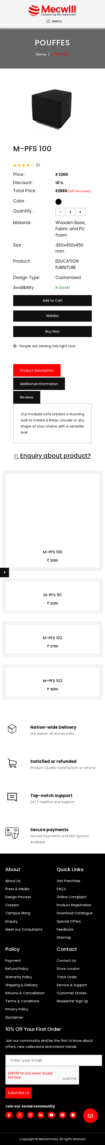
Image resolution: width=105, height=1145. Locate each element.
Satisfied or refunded (53, 761)
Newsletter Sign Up (72, 1001)
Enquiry (11, 921)
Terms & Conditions (22, 1001)
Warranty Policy (18, 977)
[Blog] (73, 1115)
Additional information (39, 383)
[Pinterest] (62, 1115)
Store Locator (68, 968)
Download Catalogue (75, 913)
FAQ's (61, 888)
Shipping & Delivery (21, 985)
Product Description (37, 370)
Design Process (18, 897)
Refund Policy (16, 968)
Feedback (65, 929)
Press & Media (17, 888)
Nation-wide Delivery (53, 727)
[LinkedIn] (40, 1115)
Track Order (67, 977)
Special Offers (69, 921)
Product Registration (74, 905)
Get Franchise (68, 880)
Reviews (26, 397)
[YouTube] (51, 1115)
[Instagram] (30, 1115)
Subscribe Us (18, 1092)
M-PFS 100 (52, 552)
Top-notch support (51, 795)
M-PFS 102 (52, 638)
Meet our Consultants (23, 929)
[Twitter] (19, 1115)
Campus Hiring (17, 913)
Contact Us (66, 960)
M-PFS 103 (52, 681)
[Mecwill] (52, 10)
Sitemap (64, 937)
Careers (12, 905)
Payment (13, 960)
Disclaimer (14, 1017)
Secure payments (49, 830)
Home (41, 54)
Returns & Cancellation (25, 993)
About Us (13, 880)
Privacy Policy (16, 1009)
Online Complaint (72, 897)
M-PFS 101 (52, 595)
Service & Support (72, 985)
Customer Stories (71, 993)
